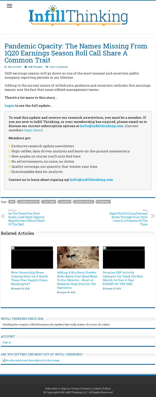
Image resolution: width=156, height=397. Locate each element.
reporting (103, 201)
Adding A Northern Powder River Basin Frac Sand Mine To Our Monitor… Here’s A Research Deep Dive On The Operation (77, 279)
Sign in (7, 342)
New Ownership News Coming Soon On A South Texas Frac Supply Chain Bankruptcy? (29, 278)
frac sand (49, 201)
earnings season (28, 201)
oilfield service (84, 201)
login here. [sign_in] (32, 130)
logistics (65, 201)
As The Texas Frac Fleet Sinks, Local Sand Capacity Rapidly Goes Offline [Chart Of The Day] (26, 217)
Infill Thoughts (35, 66)
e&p (12, 201)
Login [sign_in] (9, 105)
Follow (107, 388)
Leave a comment (58, 66)
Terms (75, 388)
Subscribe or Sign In (57, 388)
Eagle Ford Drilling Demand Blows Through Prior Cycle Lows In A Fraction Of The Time (129, 217)
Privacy (85, 388)
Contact (96, 388)
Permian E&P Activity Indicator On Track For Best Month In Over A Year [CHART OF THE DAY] (123, 278)
